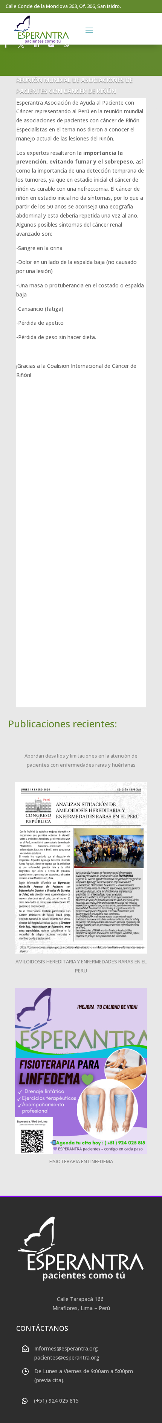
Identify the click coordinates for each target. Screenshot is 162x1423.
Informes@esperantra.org (66, 1348)
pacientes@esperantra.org (66, 1357)
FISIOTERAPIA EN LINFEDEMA (81, 1161)
